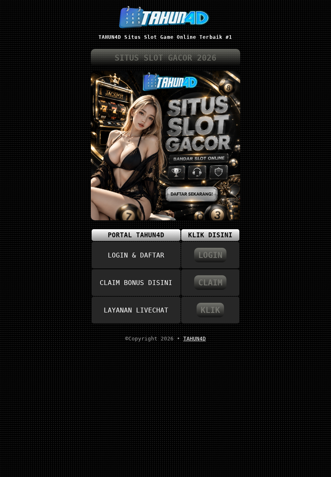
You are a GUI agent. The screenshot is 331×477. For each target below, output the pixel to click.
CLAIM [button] (210, 282)
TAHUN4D (194, 339)
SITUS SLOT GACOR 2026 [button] (165, 58)
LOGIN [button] (210, 255)
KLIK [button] (210, 310)
